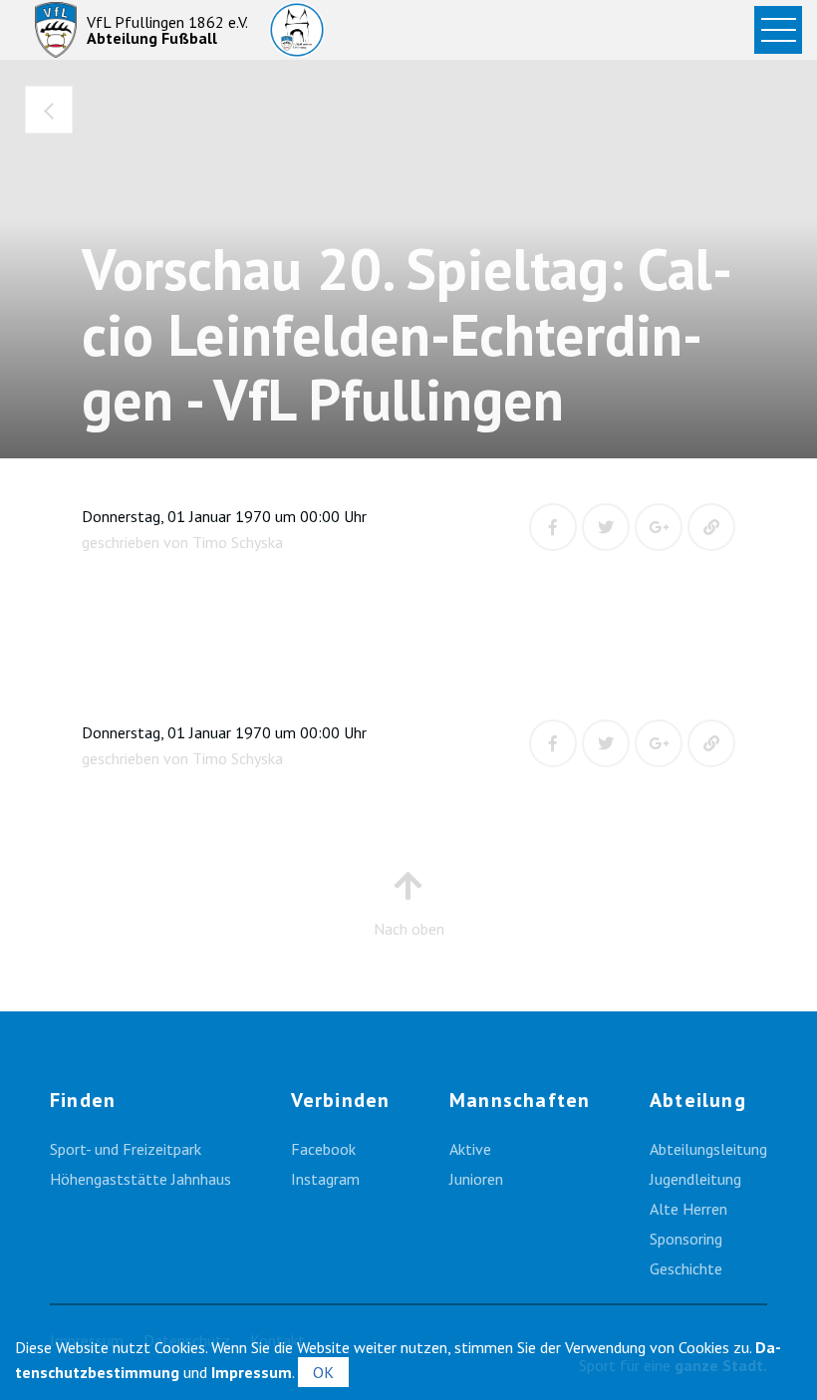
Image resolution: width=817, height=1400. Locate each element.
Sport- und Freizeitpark (125, 1149)
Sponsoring (686, 1239)
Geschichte (686, 1268)
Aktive (470, 1149)
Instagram (325, 1179)
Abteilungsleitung (708, 1149)
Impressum (251, 1372)
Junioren (476, 1179)
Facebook (323, 1149)
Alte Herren (688, 1209)
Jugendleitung (695, 1179)
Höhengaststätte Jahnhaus (140, 1179)
